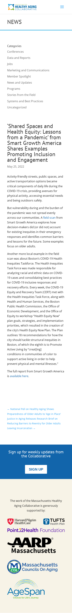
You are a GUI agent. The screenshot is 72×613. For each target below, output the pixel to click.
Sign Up (36, 469)
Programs (13, 89)
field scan (49, 218)
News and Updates (19, 82)
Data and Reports (18, 58)
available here (19, 376)
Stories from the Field (21, 95)
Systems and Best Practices (25, 101)
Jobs (10, 64)
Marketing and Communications (28, 70)
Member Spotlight (19, 76)
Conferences (15, 52)
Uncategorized (17, 107)
